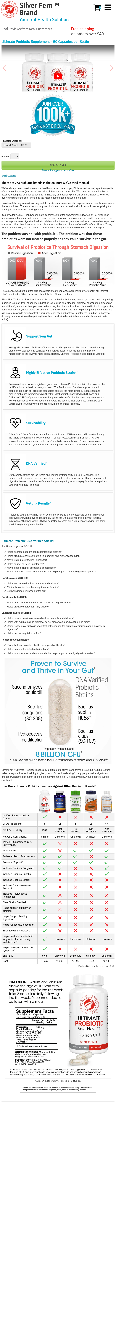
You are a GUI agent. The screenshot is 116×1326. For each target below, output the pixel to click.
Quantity (5, 156)
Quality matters (9, 175)
